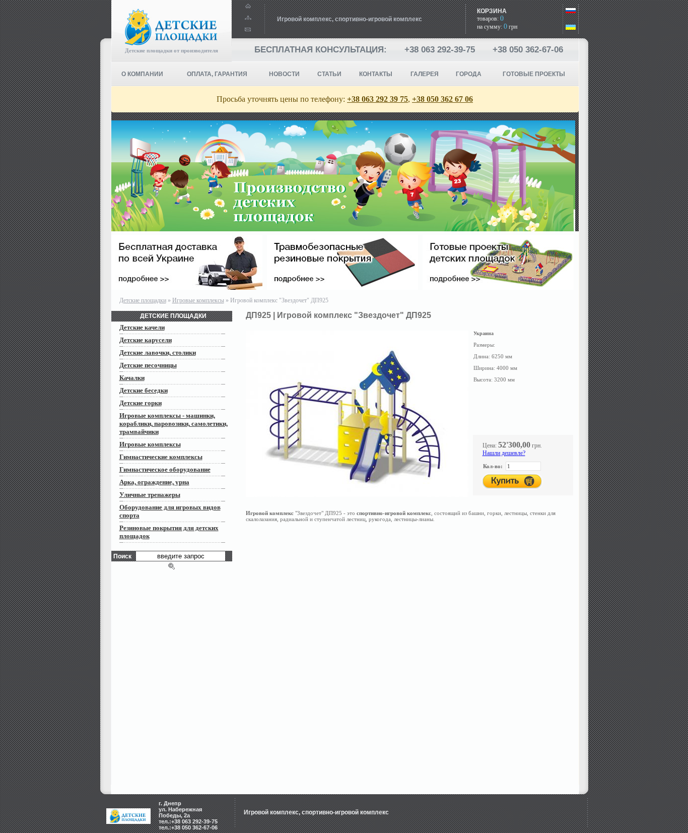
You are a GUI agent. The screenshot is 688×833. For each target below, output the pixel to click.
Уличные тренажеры (149, 494)
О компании (142, 74)
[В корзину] (512, 481)
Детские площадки (142, 300)
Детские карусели (145, 340)
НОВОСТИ (284, 74)
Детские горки (140, 403)
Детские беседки (143, 390)
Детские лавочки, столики (157, 352)
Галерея (424, 74)
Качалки (132, 377)
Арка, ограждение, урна (154, 482)
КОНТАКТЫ (375, 74)
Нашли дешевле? (504, 453)
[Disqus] (412, 659)
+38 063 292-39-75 (439, 49)
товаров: (490, 18)
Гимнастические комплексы (160, 457)
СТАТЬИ (329, 74)
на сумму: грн (497, 26)
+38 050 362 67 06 (442, 99)
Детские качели (142, 327)
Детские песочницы (148, 365)
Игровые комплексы (198, 300)
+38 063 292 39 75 (377, 99)
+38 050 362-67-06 (528, 49)
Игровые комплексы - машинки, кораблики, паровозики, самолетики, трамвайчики (173, 423)
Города (468, 74)
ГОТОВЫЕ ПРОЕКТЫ (534, 74)
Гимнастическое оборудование (165, 469)
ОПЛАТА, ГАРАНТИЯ (217, 74)
